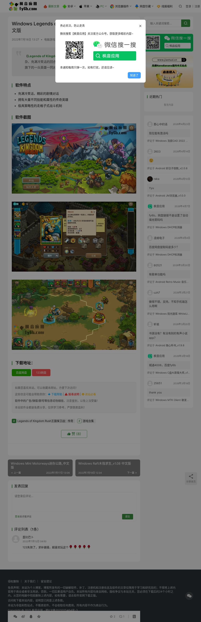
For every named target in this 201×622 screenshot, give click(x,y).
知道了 (134, 75)
